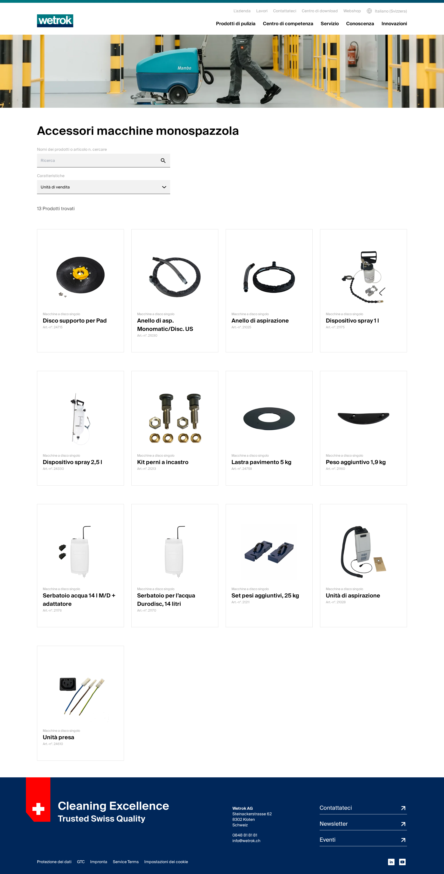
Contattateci (284, 11)
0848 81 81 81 (244, 835)
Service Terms (126, 862)
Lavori (262, 11)
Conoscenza (360, 24)
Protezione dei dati (54, 862)
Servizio (330, 24)
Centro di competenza (288, 24)
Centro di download (320, 11)
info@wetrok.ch (246, 841)
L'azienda (242, 11)
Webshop (352, 11)
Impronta (98, 862)
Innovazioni (394, 24)
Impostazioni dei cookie (166, 862)
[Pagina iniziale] (55, 20)
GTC (81, 862)
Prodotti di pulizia (236, 23)
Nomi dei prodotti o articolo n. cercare (72, 149)
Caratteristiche (51, 176)
